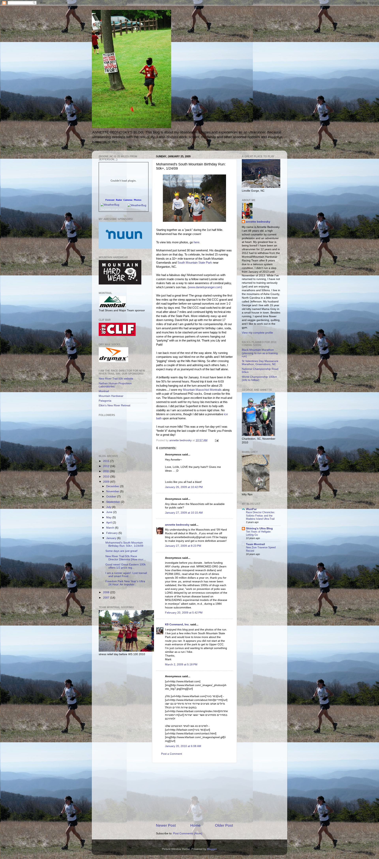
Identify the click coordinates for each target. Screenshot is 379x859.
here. (197, 242)
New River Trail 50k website (116, 378)
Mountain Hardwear (111, 396)
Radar (119, 200)
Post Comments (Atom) (187, 833)
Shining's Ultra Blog (259, 528)
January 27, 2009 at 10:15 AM (184, 512)
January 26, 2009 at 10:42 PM (184, 487)
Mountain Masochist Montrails (202, 389)
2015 (106, 461)
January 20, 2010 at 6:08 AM (183, 746)
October (111, 496)
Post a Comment (171, 753)
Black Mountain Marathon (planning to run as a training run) (260, 353)
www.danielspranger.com (205, 287)
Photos (137, 200)
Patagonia (105, 400)
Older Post (224, 825)
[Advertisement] (194, 793)
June (109, 512)
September (113, 501)
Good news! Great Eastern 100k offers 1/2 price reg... (125, 566)
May (109, 517)
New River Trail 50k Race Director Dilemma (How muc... (125, 558)
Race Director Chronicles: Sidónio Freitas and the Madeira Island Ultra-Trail (260, 515)
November (113, 491)
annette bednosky (177, 524)
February (112, 533)
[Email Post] (216, 440)
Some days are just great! (121, 550)
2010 (106, 476)
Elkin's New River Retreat (114, 405)
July (109, 507)
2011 (106, 471)
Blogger (212, 849)
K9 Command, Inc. (177, 624)
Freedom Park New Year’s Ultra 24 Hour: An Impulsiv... (125, 583)
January (111, 538)
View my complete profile (257, 332)
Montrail (104, 391)
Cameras (127, 200)
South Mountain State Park (194, 262)
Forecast (109, 200)
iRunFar (251, 509)
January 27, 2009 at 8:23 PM (183, 545)
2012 (106, 466)
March (110, 527)
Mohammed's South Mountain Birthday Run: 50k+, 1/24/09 (124, 544)
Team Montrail (255, 544)
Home (195, 825)
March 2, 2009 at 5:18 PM (181, 664)
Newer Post (166, 825)
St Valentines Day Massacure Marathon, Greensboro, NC (260, 363)
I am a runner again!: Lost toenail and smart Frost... (126, 575)
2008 (106, 592)
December (113, 486)
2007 (106, 597)
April (109, 522)
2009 (106, 481)
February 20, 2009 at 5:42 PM (184, 612)
